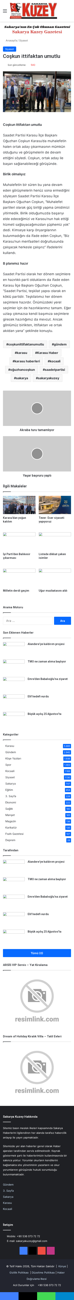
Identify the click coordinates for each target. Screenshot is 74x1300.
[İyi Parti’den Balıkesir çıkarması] (19, 541)
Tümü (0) (37, 953)
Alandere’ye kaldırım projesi (46, 644)
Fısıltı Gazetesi (14, 833)
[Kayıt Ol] (62, 12)
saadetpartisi (55, 370)
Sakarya (10, 783)
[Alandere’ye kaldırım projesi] (14, 649)
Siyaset (23, 40)
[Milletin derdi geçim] (19, 578)
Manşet (10, 815)
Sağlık (9, 808)
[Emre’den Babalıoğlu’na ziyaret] (14, 684)
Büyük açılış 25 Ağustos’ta (44, 713)
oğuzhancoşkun (22, 370)
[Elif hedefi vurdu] (14, 701)
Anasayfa (11, 40)
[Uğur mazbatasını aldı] (55, 578)
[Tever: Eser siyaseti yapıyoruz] (55, 505)
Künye (62, 1266)
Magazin (10, 821)
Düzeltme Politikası (43, 1272)
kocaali (55, 361)
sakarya (22, 378)
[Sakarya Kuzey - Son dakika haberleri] (33, 11)
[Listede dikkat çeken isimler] (55, 541)
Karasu (9, 745)
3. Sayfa (10, 796)
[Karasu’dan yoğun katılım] (19, 505)
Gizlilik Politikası (19, 1272)
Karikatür (11, 827)
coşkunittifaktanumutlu (26, 344)
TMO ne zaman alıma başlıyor (47, 661)
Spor (8, 764)
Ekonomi (10, 802)
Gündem (10, 752)
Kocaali (9, 771)
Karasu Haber (47, 353)
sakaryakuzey (48, 378)
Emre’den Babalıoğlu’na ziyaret (48, 679)
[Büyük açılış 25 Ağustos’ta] (14, 719)
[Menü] (5, 12)
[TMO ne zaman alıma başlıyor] (14, 667)
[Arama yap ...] (69, 12)
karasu (22, 353)
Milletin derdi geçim (16, 590)
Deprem (10, 840)
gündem (60, 344)
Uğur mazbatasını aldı (53, 590)
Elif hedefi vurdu (38, 696)
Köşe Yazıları (13, 758)
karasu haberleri (27, 361)
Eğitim (9, 789)
